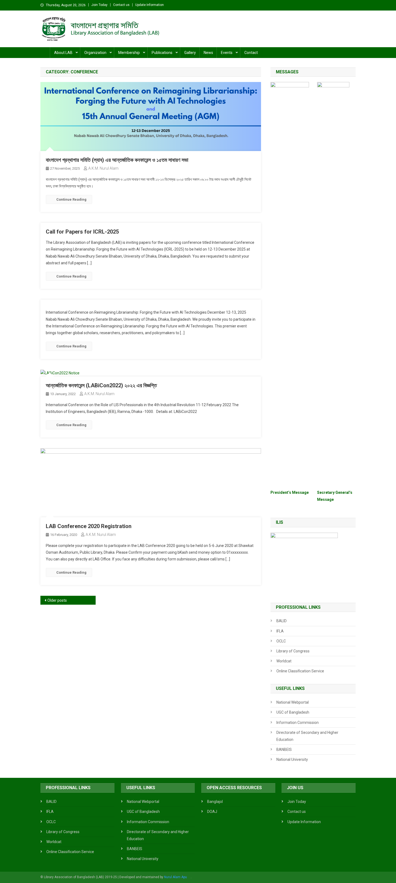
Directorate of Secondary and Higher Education (307, 736)
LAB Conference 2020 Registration (88, 526)
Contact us (121, 5)
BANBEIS (284, 749)
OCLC (281, 641)
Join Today (99, 5)
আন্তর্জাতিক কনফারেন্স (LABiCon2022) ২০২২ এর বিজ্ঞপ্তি (101, 385)
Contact (251, 52)
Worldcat (283, 661)
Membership (129, 52)
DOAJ (212, 811)
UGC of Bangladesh (292, 712)
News (208, 52)
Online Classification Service (300, 671)
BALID (281, 621)
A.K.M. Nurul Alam (103, 168)
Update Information (149, 5)
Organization (95, 52)
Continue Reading (71, 199)
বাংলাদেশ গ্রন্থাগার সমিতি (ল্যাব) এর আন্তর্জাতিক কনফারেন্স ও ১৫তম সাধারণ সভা (117, 160)
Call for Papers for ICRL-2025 (82, 231)
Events (226, 52)
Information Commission (297, 722)
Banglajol (215, 801)
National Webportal (292, 702)
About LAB (63, 52)
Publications (162, 52)
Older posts (57, 600)
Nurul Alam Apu (175, 877)
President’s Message (289, 492)
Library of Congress (293, 651)
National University (292, 759)
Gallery (190, 52)
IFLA (280, 631)
